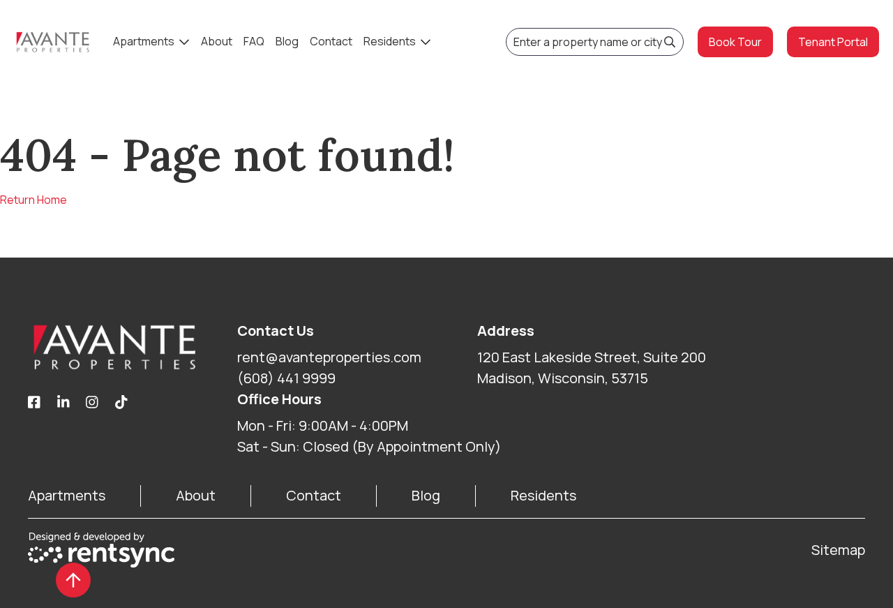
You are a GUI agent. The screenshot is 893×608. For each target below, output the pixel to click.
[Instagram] (92, 403)
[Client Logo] (132, 346)
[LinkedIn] (63, 403)
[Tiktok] (121, 403)
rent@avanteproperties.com (329, 357)
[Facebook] (34, 403)
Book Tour (735, 42)
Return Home (33, 199)
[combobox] (595, 42)
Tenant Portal (833, 42)
